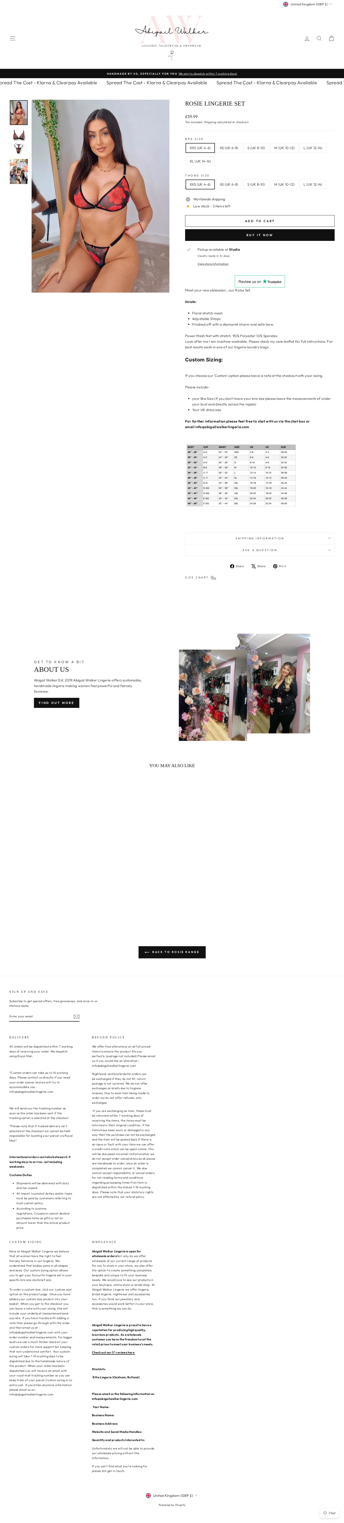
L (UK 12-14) (313, 148)
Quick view (48, 891)
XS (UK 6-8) (229, 148)
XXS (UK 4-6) (200, 148)
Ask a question (259, 550)
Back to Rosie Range (175, 952)
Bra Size (194, 139)
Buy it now (259, 235)
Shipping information (259, 538)
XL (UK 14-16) (200, 161)
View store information (213, 263)
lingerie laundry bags (251, 347)
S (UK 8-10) (256, 148)
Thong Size (197, 175)
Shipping (210, 122)
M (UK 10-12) (284, 148)
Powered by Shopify (172, 1505)
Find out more (56, 703)
